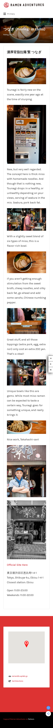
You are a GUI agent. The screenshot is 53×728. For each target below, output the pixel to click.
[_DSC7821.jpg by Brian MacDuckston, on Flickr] (26, 262)
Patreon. (31, 719)
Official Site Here (17, 564)
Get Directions (17, 681)
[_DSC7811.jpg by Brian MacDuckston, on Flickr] (26, 372)
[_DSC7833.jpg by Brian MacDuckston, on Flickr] (26, 426)
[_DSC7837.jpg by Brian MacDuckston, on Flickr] (26, 471)
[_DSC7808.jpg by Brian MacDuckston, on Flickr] (26, 219)
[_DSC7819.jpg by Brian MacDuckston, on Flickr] (26, 71)
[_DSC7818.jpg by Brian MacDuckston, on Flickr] (26, 320)
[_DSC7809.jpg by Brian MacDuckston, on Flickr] (26, 134)
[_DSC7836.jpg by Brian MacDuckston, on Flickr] (26, 529)
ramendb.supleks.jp (20, 676)
